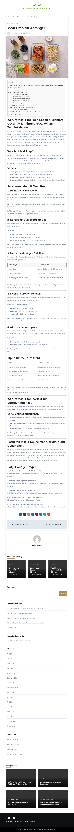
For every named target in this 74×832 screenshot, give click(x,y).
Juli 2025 (10, 697)
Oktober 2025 (11, 683)
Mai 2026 (10, 659)
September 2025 (12, 687)
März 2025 (10, 716)
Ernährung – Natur (13, 744)
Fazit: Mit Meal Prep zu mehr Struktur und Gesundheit (26, 112)
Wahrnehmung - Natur (46, 799)
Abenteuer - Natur (13, 778)
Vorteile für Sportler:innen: (20, 109)
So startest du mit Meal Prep (18, 92)
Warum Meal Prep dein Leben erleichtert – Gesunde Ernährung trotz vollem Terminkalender (36, 85)
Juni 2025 (10, 702)
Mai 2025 (10, 707)
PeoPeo (36, 4)
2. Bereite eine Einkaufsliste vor (22, 96)
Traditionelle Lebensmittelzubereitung (57, 570)
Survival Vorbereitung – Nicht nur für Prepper (21, 618)
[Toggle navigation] (7, 5)
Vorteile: (15, 90)
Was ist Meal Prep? (15, 88)
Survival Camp (12, 628)
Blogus (41, 829)
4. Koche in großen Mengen (21, 100)
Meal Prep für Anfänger (26, 28)
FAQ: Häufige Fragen (16, 114)
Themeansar (51, 829)
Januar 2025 (11, 726)
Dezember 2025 (12, 678)
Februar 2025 (11, 721)
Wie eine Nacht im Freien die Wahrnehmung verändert (25, 623)
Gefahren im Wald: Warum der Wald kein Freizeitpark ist (25, 608)
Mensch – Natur (12, 749)
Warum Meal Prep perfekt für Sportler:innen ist (23, 107)
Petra (15, 33)
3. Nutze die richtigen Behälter (21, 98)
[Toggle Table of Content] (61, 82)
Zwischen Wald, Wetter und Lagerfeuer (19, 613)
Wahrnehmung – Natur (14, 754)
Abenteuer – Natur (13, 740)
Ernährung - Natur (12, 23)
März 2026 (10, 668)
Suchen (10, 587)
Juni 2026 (10, 654)
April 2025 (10, 711)
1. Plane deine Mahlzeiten (20, 94)
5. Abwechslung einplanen (20, 103)
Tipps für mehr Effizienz (17, 105)
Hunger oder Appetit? (14, 569)
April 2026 (10, 663)
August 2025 (11, 692)
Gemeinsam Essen (34, 569)
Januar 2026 (11, 673)
